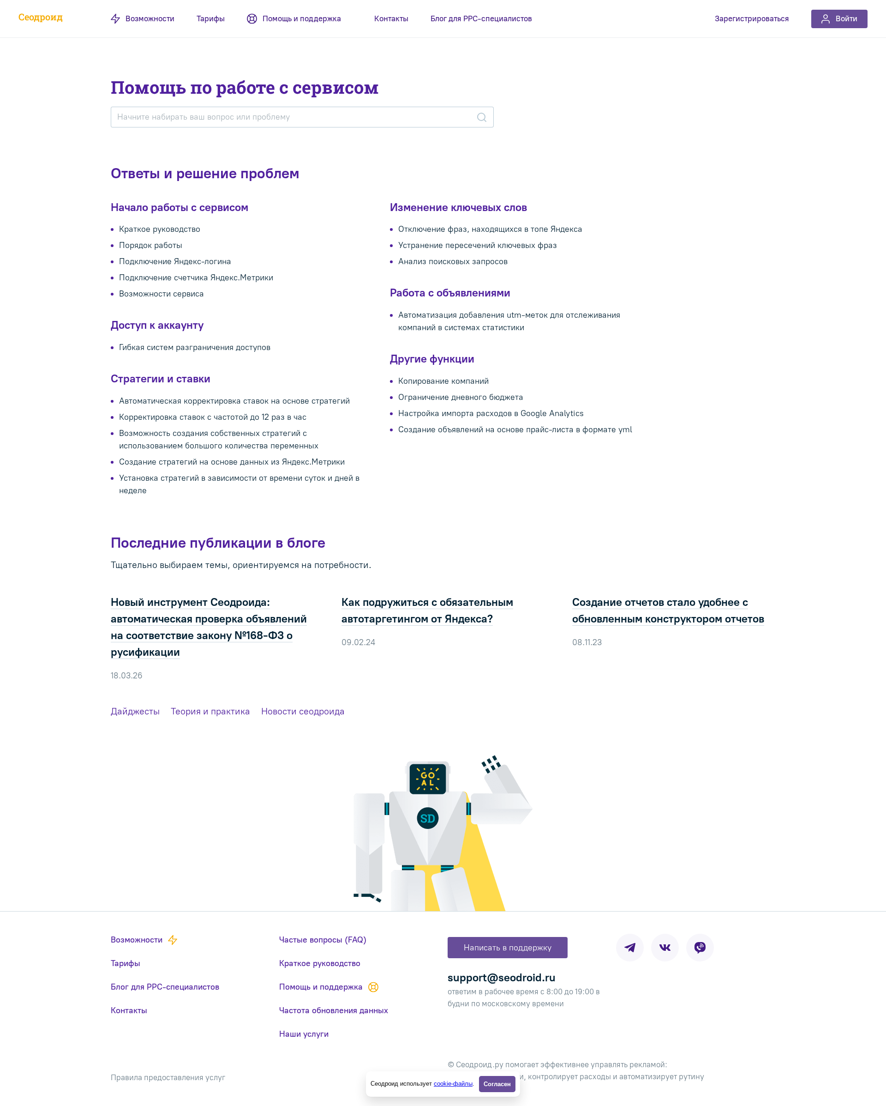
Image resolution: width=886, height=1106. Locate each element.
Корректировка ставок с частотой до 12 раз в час (212, 417)
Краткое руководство (159, 229)
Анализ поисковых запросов (453, 261)
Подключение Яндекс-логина (175, 261)
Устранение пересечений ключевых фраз (477, 245)
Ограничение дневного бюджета (460, 397)
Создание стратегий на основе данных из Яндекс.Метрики (232, 462)
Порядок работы (150, 245)
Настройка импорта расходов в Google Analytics (491, 413)
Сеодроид (40, 17)
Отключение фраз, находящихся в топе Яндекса (490, 229)
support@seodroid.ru (502, 977)
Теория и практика (210, 711)
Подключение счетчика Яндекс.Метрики (196, 277)
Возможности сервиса (161, 294)
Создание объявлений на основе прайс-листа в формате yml (515, 429)
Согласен (497, 1084)
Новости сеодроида (303, 711)
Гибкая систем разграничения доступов (194, 347)
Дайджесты (135, 711)
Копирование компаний (443, 381)
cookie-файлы (453, 1083)
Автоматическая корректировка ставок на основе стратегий (234, 401)
